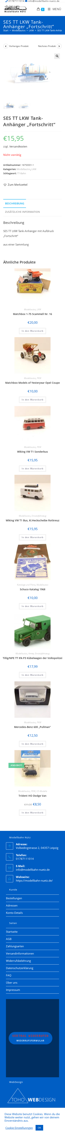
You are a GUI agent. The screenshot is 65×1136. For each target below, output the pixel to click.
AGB (9, 939)
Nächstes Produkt (47, 46)
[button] (57, 56)
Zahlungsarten (15, 946)
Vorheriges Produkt (19, 46)
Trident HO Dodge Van (32, 795)
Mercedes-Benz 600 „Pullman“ (32, 727)
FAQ (8, 975)
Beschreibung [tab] (14, 203)
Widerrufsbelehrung (18, 961)
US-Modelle (41, 791)
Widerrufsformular (30, 1038)
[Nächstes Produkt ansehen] (59, 46)
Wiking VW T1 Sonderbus (32, 451)
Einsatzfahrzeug (39, 515)
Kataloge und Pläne (26, 584)
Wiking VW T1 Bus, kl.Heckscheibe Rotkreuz (32, 520)
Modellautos (23, 169)
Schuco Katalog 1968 (32, 589)
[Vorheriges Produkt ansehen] (5, 46)
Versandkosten (18, 146)
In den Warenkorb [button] (32, 330)
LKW (33, 169)
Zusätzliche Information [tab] (22, 211)
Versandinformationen (20, 953)
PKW (39, 378)
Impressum (13, 990)
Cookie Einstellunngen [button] (19, 1127)
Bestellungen (14, 898)
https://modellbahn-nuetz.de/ (34, 880)
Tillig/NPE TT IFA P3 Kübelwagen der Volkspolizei (32, 658)
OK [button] (39, 1127)
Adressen (12, 905)
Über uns (11, 982)
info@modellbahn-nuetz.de (33, 869)
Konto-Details (14, 913)
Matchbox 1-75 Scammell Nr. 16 (32, 314)
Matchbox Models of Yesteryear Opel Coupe (32, 382)
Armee (31, 653)
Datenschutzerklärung (19, 968)
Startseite (12, 931)
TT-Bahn (21, 173)
